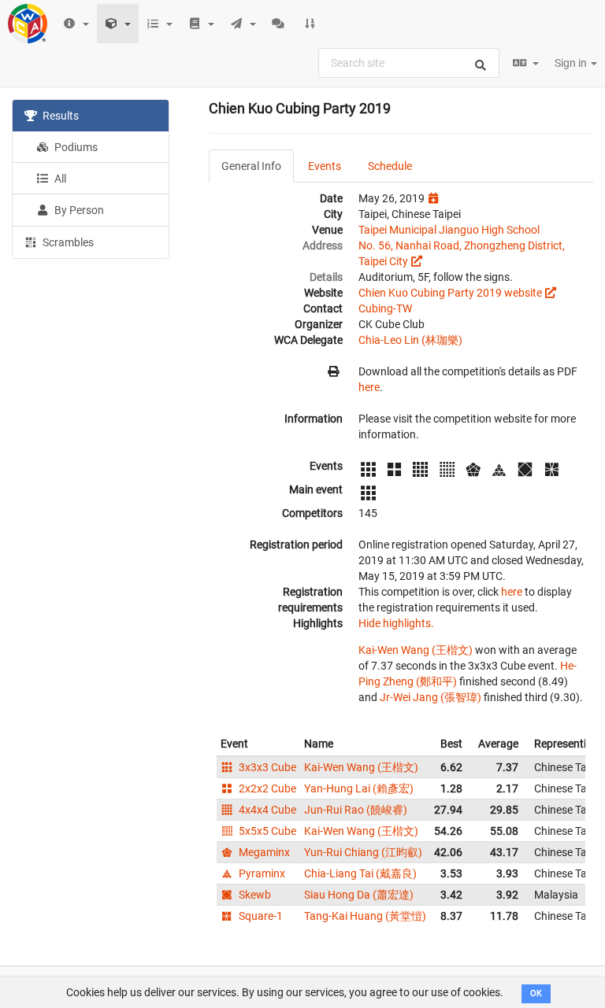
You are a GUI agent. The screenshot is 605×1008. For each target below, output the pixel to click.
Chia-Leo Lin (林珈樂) (410, 340)
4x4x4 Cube (266, 809)
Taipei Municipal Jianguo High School (449, 229)
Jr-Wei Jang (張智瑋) (430, 697)
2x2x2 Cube (266, 788)
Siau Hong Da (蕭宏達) (359, 894)
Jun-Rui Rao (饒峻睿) (355, 809)
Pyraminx (260, 873)
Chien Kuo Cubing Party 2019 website (450, 292)
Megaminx (263, 852)
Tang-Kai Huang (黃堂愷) (365, 916)
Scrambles (67, 242)
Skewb (253, 894)
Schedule (390, 166)
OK (536, 993)
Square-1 (259, 916)
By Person (78, 210)
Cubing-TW (385, 308)
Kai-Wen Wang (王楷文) (415, 650)
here (369, 387)
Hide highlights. (396, 623)
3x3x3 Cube (266, 767)
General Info (251, 166)
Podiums (75, 147)
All (59, 178)
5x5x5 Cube (266, 831)
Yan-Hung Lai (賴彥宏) (359, 788)
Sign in (572, 63)
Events (324, 166)
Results (59, 115)
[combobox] (408, 63)
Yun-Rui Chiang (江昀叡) (363, 852)
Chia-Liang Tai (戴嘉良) (360, 873)
